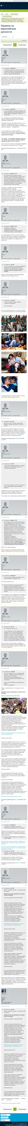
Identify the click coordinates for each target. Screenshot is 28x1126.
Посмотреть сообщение (14, 68)
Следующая (22, 45)
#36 (26, 297)
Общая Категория (14, 13)
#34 (26, 223)
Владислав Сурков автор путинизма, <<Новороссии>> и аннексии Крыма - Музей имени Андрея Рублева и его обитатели (13, 842)
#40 (26, 572)
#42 (26, 668)
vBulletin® (25, 1123)
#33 (26, 170)
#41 (26, 623)
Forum (7, 13)
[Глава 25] (14, 796)
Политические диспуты (7, 15)
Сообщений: (15, 62)
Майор (3, 162)
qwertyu (3, 997)
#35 (26, 261)
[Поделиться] (25, 62)
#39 (26, 517)
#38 (26, 460)
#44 (26, 885)
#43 (26, 821)
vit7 (2, 98)
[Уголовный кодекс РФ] (6, 796)
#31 (26, 65)
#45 (26, 1006)
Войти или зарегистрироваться (19, 0)
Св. (2, 215)
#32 (26, 106)
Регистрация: (4, 62)
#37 (26, 418)
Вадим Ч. (4, 57)
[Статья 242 (18, 796)
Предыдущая (7, 45)
